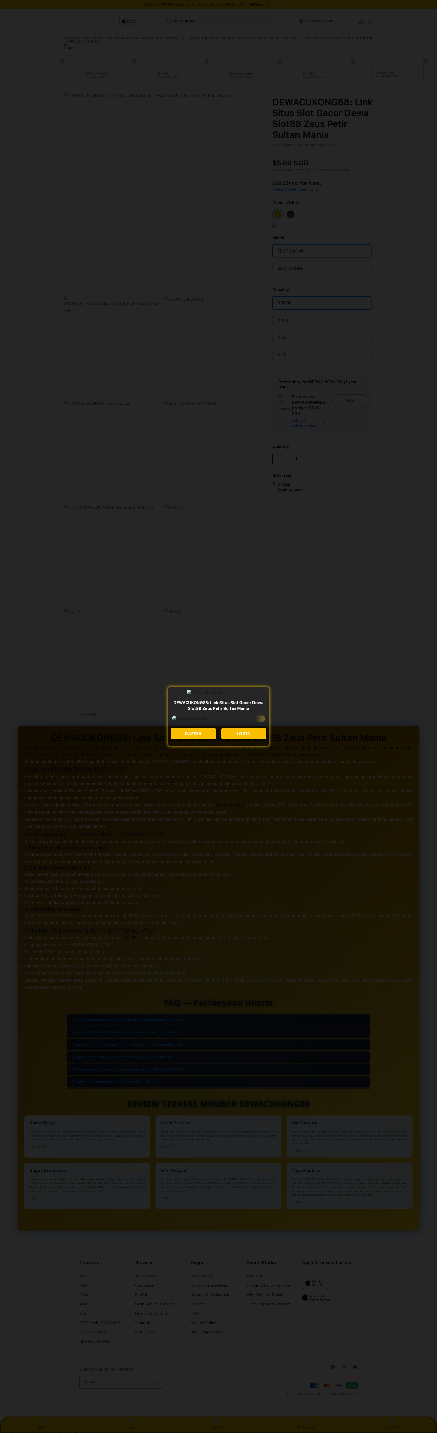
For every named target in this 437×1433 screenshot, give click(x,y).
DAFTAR (193, 733)
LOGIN (244, 733)
